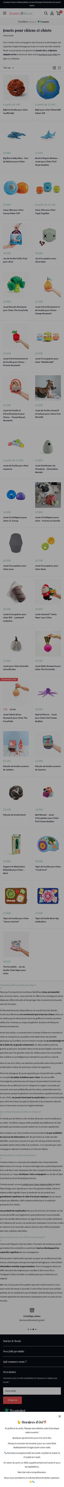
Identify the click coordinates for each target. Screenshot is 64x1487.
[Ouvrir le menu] (4, 13)
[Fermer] (60, 1416)
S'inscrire (12, 1400)
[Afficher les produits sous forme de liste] (59, 67)
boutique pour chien (48, 54)
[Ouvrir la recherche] (46, 13)
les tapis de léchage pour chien (41, 1262)
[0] (58, 13)
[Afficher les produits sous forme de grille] (54, 67)
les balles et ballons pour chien (25, 1077)
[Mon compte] (52, 13)
